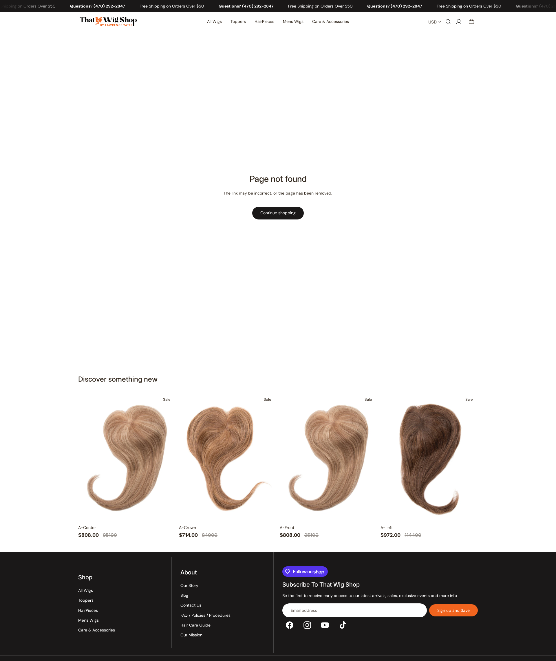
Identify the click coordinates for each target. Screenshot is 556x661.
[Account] (458, 22)
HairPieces (88, 610)
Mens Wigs (88, 620)
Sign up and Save (453, 610)
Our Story (189, 585)
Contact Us (190, 605)
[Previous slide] (87, 457)
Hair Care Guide (195, 625)
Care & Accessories (96, 630)
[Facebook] (289, 625)
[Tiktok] (343, 625)
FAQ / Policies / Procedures (205, 615)
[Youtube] (325, 625)
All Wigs (85, 590)
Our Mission (191, 635)
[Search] (448, 22)
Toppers (86, 600)
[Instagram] (307, 625)
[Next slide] (166, 457)
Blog (184, 595)
